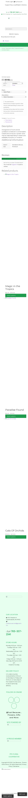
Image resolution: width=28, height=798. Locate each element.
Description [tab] (8, 120)
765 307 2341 (14, 12)
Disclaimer (16, 766)
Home (3, 48)
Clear (13, 85)
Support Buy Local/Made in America (16, 5)
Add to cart (22, 794)
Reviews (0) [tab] (8, 122)
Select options (11, 295)
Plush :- (4, 90)
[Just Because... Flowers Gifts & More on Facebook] (11, 700)
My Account (18, 1)
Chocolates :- (5, 95)
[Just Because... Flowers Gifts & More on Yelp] (17, 700)
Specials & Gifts (10, 48)
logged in (14, 164)
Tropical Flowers (19, 48)
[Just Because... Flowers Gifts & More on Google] (14, 706)
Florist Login (9, 1)
